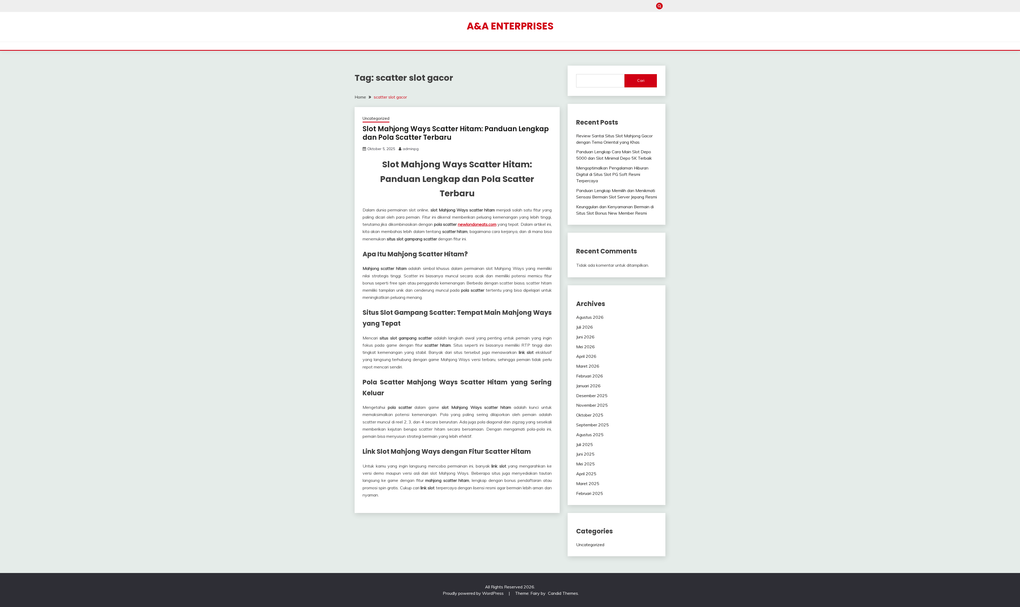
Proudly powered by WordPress (474, 593)
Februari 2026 (589, 376)
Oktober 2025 (589, 415)
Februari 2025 (589, 493)
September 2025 (592, 424)
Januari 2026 (588, 385)
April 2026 (586, 356)
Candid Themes (563, 593)
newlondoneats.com (477, 224)
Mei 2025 (585, 463)
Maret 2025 (587, 483)
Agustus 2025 (590, 434)
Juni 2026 (585, 336)
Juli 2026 (584, 327)
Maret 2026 (587, 366)
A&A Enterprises (510, 26)
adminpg (411, 148)
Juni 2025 (585, 454)
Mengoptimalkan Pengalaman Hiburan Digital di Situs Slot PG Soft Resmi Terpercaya (612, 174)
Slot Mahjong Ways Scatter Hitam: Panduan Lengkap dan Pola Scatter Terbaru (456, 133)
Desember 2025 (591, 395)
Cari (640, 80)
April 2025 (586, 473)
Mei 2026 (585, 346)
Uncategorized (376, 118)
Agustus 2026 (590, 317)
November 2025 (592, 405)
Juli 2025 (584, 444)
